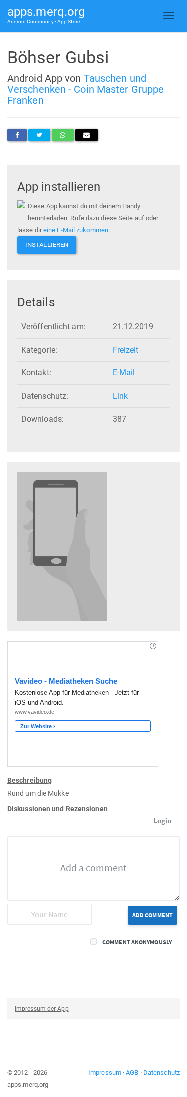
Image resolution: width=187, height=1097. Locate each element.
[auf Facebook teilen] (17, 135)
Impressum (104, 1072)
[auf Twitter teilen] (39, 135)
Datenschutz (161, 1072)
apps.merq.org (46, 14)
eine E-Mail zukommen (75, 230)
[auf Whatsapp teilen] (62, 135)
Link (120, 396)
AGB (132, 1072)
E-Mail (124, 372)
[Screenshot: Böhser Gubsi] (62, 546)
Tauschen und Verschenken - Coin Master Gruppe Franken (85, 89)
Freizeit (126, 350)
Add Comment (152, 915)
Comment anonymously (137, 942)
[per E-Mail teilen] (86, 135)
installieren (46, 244)
